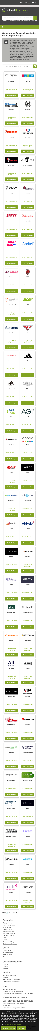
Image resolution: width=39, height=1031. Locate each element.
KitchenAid (27, 20)
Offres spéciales (8, 957)
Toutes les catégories (10, 944)
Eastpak (4, 23)
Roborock (11, 20)
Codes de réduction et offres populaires (15, 997)
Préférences (21, 1028)
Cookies (5, 977)
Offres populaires (8, 954)
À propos (5, 964)
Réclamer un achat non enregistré (13, 991)
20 (14, 912)
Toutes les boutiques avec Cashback (14, 1003)
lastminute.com (18, 20)
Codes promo (7, 950)
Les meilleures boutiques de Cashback (14, 1008)
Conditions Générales (9, 975)
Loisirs (5, 939)
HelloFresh (34, 20)
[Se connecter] (26, 2)
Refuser (12, 1028)
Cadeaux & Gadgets (9, 935)
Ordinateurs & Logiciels (10, 942)
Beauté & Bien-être (8, 931)
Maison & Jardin (7, 929)
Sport (4, 937)
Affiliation (5, 966)
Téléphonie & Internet (9, 933)
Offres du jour (7, 927)
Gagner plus (6, 1005)
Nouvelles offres (8, 952)
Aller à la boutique (11, 95)
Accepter (5, 1028)
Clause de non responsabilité (11, 981)
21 (16, 912)
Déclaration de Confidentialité (11, 979)
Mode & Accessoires (9, 925)
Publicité (5, 968)
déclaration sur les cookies (13, 1024)
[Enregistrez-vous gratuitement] (29, 2)
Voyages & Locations (9, 923)
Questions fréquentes (9, 989)
